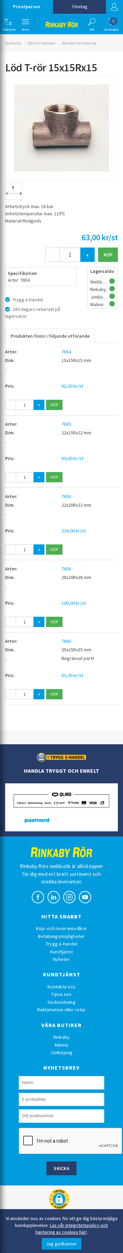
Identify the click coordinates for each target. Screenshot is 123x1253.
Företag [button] (79, 7)
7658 (66, 569)
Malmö (61, 1045)
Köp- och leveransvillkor (61, 928)
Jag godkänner (61, 1244)
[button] (7, 24)
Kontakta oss (61, 987)
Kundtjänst (61, 952)
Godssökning (61, 1002)
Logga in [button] (114, 7)
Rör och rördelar (41, 43)
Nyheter (61, 959)
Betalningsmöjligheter (61, 936)
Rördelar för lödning (79, 43)
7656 (66, 496)
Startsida (13, 43)
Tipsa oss (61, 994)
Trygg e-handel (62, 944)
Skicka (61, 1168)
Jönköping (61, 1052)
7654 (66, 352)
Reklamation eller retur (61, 1010)
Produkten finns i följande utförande (50, 336)
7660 (66, 641)
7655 (66, 424)
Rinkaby (61, 1037)
